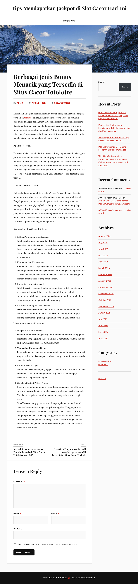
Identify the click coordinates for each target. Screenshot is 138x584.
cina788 (102, 378)
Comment (19, 482)
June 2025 (103, 325)
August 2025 (104, 312)
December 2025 (105, 287)
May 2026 (103, 255)
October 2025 (104, 300)
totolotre (28, 117)
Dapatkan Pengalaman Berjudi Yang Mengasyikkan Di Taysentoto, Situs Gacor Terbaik (69, 452)
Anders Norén (88, 578)
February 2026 (105, 274)
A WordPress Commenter (110, 210)
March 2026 (104, 268)
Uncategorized (62, 103)
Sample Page (69, 20)
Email (55, 514)
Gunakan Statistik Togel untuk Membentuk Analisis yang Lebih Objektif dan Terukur (113, 115)
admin (20, 103)
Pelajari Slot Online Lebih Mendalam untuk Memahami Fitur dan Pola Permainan (114, 128)
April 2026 (103, 261)
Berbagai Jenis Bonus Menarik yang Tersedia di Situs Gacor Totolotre (48, 84)
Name (17, 514)
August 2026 (104, 236)
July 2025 (102, 319)
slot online (103, 364)
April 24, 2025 (39, 103)
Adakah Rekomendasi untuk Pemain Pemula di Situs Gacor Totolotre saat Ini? (29, 452)
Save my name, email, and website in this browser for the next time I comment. (47, 544)
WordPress (61, 578)
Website (17, 529)
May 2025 (103, 332)
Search (101, 82)
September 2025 (106, 306)
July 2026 (102, 242)
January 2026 (104, 280)
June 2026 (103, 249)
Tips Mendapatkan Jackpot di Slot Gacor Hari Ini (69, 8)
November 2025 (105, 293)
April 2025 (103, 338)
